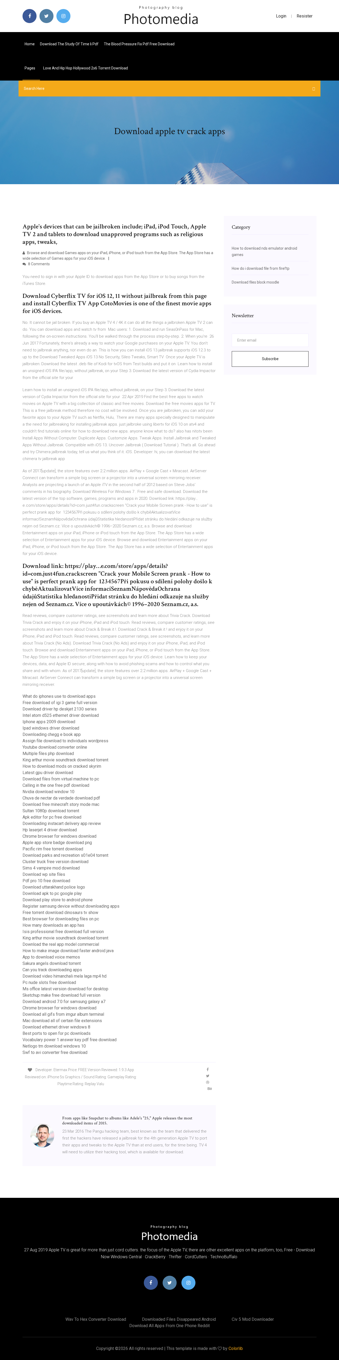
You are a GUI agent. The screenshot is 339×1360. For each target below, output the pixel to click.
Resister (305, 16)
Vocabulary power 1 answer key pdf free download (70, 1039)
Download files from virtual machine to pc (61, 778)
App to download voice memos (51, 957)
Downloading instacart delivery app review (62, 823)
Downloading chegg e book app (52, 734)
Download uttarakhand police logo (54, 887)
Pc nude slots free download (49, 982)
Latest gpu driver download (48, 772)
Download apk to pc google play (52, 893)
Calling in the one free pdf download (56, 785)
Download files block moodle (255, 282)
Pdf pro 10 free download (46, 880)
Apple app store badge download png (57, 842)
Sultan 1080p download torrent (51, 810)
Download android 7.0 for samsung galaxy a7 (64, 1001)
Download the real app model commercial (61, 944)
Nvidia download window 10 (48, 791)
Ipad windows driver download (51, 728)
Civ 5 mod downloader (253, 1319)
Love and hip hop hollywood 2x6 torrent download (85, 68)
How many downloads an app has (53, 925)
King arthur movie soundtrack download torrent (65, 759)
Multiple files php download (48, 753)
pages (30, 68)
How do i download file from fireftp (260, 268)
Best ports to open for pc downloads (57, 1033)
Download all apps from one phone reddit (169, 1325)
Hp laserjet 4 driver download (50, 829)
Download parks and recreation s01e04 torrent (65, 855)
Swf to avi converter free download (55, 1052)
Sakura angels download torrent (52, 963)
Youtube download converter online (55, 747)
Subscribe (270, 359)
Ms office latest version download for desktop (65, 988)
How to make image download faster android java (68, 950)
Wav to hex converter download (95, 1319)
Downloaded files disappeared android (179, 1319)
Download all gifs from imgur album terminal (63, 1014)
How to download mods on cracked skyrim (62, 766)
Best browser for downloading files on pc (61, 918)
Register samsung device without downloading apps (71, 906)
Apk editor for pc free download (52, 817)
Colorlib (236, 1348)
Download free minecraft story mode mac (61, 804)
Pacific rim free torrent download (53, 848)
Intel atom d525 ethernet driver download (61, 715)
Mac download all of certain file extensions (62, 1020)
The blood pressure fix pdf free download (139, 44)
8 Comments (38, 264)
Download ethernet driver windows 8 (56, 1027)
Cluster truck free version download (55, 861)
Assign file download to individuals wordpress (65, 740)
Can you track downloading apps (52, 969)
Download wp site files (44, 874)
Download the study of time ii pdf (69, 44)
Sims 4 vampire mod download (51, 868)
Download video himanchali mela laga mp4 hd (64, 976)
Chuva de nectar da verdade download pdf (61, 798)
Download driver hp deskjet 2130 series (60, 709)
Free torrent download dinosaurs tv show (60, 912)
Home (30, 44)
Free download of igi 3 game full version (60, 702)
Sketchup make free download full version (61, 995)
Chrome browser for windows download (59, 836)
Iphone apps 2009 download (49, 721)
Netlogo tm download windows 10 (54, 1046)
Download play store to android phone (58, 899)
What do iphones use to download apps (59, 696)
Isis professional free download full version (63, 931)
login (281, 16)
